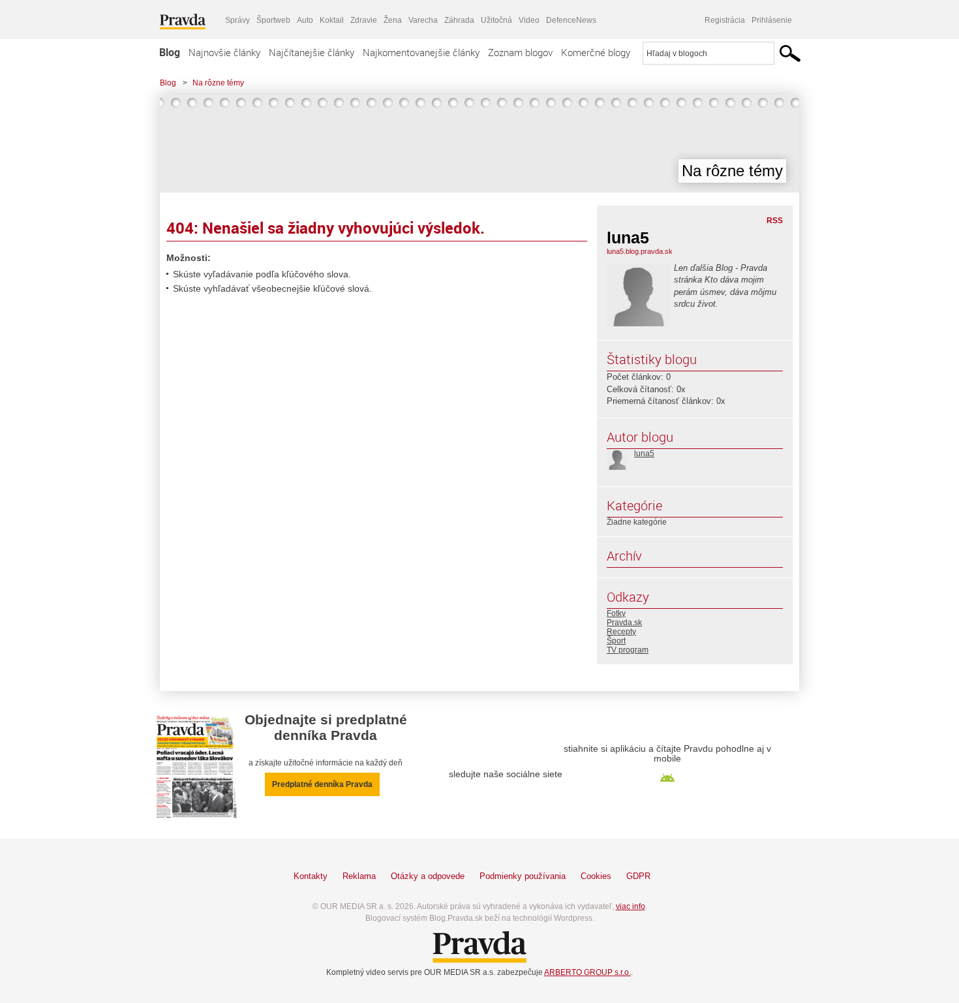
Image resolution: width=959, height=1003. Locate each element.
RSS (775, 220)
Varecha (423, 20)
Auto (305, 20)
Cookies (596, 876)
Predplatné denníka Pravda (322, 784)
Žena (393, 20)
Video (529, 20)
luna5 (644, 453)
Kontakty (310, 876)
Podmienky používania (523, 876)
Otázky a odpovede (427, 876)
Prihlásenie (772, 20)
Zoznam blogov (520, 52)
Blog (169, 52)
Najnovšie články (224, 52)
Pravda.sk (624, 622)
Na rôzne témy (218, 82)
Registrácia (725, 20)
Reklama (359, 876)
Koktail (332, 20)
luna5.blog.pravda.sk (640, 251)
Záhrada (459, 20)
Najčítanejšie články (311, 52)
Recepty (621, 631)
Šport (616, 640)
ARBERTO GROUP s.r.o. (587, 972)
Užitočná (496, 20)
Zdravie (363, 20)
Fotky (616, 613)
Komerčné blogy (595, 52)
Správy (237, 20)
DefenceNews (571, 20)
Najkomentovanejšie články (421, 52)
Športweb (273, 20)
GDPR (638, 876)
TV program (627, 650)
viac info (630, 906)
